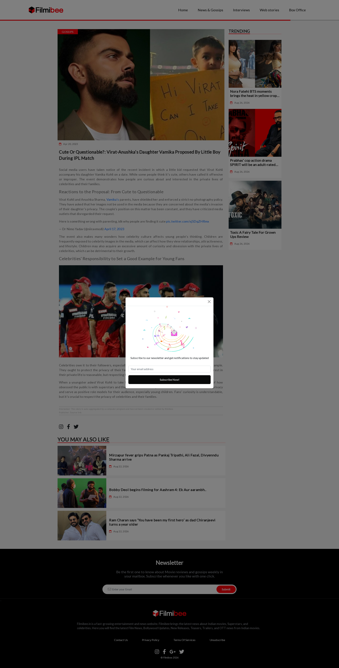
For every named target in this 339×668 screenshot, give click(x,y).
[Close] (209, 301)
